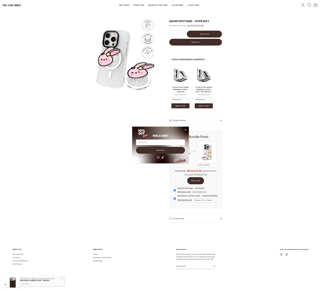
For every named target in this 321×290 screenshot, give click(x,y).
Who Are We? (18, 254)
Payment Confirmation (102, 257)
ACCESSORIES (177, 5)
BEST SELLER (124, 5)
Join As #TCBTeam (20, 261)
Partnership (97, 261)
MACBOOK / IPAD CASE (157, 5)
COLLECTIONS (193, 5)
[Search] (309, 5)
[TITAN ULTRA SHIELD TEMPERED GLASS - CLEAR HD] (180, 75)
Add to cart (195, 180)
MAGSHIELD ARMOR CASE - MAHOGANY (36, 280)
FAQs (95, 254)
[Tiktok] (163, 157)
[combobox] (180, 99)
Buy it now (196, 42)
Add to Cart (204, 34)
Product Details (179, 120)
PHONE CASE (139, 5)
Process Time (178, 218)
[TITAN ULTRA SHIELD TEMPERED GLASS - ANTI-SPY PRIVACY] (204, 75)
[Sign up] (214, 266)
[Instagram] (158, 157)
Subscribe (160, 150)
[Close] (185, 130)
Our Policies (17, 264)
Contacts (16, 257)
